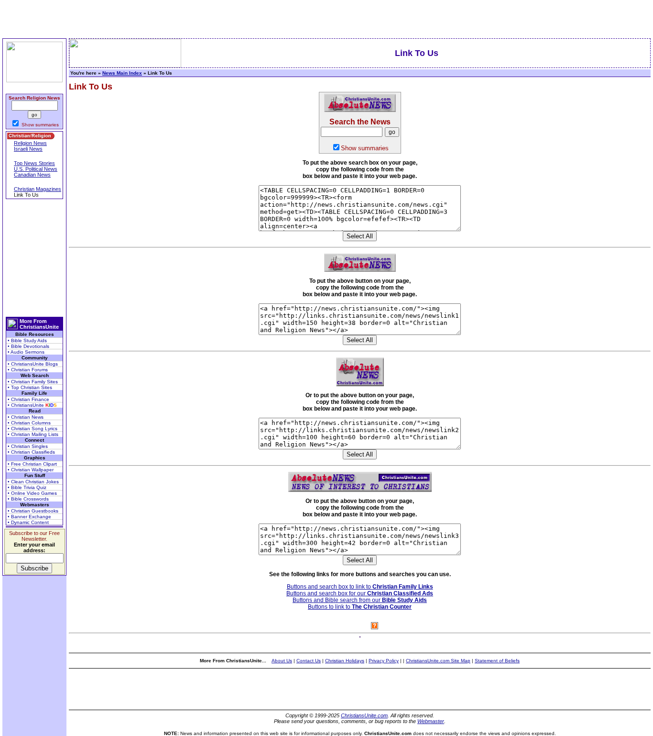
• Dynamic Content (28, 522)
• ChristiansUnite (32, 405)
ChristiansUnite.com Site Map (438, 660)
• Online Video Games (32, 493)
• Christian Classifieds (31, 452)
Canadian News (32, 175)
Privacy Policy (384, 660)
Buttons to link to (360, 606)
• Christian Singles (28, 446)
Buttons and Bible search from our (360, 600)
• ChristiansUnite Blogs (33, 364)
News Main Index (122, 73)
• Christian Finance (28, 399)
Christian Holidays (344, 660)
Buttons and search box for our (359, 593)
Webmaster (430, 721)
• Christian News (26, 417)
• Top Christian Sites (30, 387)
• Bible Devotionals (28, 346)
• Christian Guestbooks (33, 510)
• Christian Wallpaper (31, 469)
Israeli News (28, 149)
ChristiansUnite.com (364, 715)
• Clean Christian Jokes (33, 481)
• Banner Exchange (29, 516)
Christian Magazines (37, 189)
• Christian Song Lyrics (32, 428)
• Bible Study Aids (27, 340)
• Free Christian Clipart (32, 464)
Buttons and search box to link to (360, 586)
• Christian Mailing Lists (33, 434)
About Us (282, 660)
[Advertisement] (34, 258)
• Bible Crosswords (28, 499)
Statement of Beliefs (497, 660)
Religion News (30, 143)
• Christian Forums (28, 369)
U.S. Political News (35, 169)
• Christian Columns (29, 422)
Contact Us (308, 660)
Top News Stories (34, 163)
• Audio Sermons (26, 352)
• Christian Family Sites (33, 381)
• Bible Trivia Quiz (27, 487)
